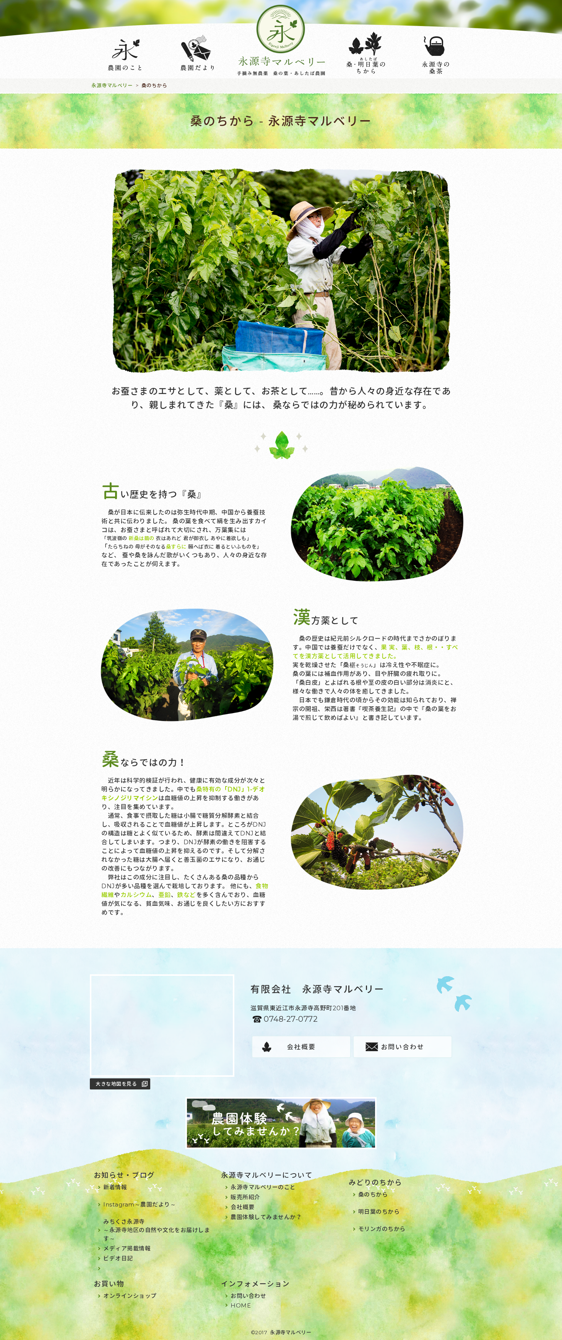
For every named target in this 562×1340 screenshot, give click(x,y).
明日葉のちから (379, 1211)
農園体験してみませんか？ (266, 1217)
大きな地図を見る (116, 1084)
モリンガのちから (382, 1229)
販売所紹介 (245, 1197)
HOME (241, 1305)
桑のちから (373, 1194)
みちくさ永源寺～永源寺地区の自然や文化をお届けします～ (156, 1230)
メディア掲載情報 (127, 1248)
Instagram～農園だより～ (139, 1204)
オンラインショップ (130, 1295)
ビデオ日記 (118, 1258)
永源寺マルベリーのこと (263, 1187)
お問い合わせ (402, 1047)
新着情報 (115, 1187)
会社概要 (301, 1047)
